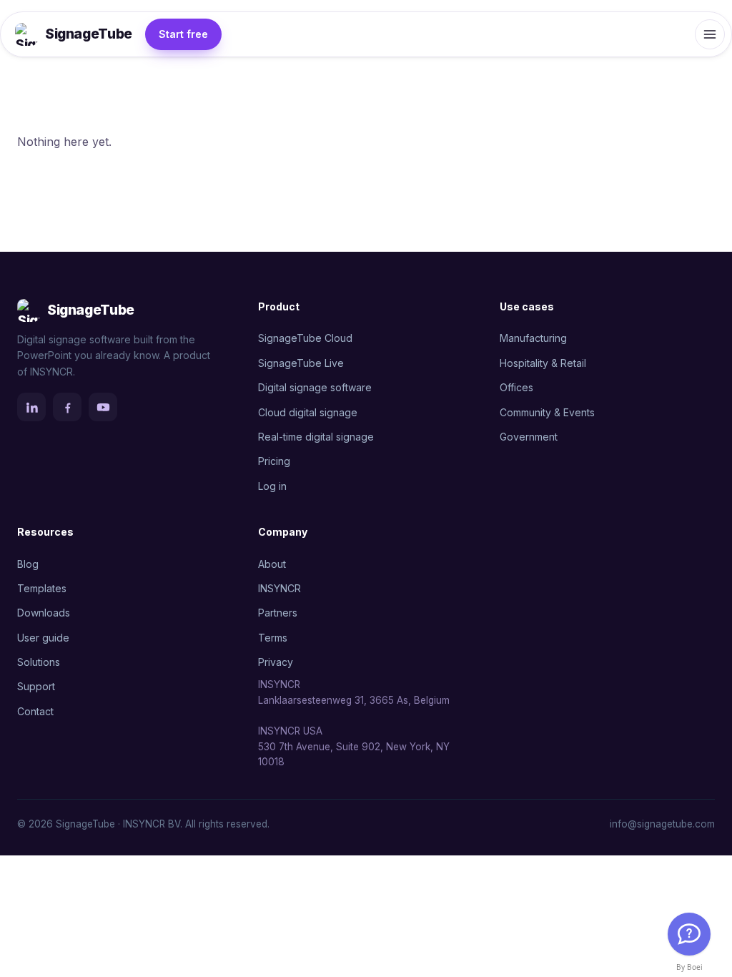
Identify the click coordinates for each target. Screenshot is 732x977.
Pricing (274, 461)
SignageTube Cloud (305, 338)
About (272, 564)
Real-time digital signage (316, 437)
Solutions (38, 662)
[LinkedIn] (31, 407)
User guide (43, 638)
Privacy (275, 662)
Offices (516, 387)
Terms (272, 638)
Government (529, 437)
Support (36, 686)
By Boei (689, 967)
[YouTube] (103, 407)
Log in (272, 486)
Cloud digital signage (307, 412)
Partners (277, 613)
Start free (183, 34)
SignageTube (88, 34)
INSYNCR (279, 588)
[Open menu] (710, 34)
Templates (41, 588)
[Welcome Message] (689, 934)
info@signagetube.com (662, 824)
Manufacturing (533, 338)
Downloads (43, 613)
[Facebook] (67, 407)
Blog (28, 564)
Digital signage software (315, 387)
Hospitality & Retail (543, 363)
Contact (35, 711)
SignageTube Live (301, 363)
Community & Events (547, 412)
